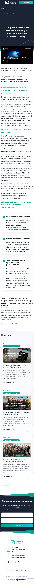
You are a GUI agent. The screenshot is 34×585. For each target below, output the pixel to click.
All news (4, 485)
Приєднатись (26, 2)
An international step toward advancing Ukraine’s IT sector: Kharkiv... (16, 366)
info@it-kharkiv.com (18, 562)
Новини (5, 10)
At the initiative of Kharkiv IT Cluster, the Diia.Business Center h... (16, 413)
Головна (3, 8)
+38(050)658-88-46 (18, 557)
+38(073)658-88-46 (18, 555)
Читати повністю (8, 382)
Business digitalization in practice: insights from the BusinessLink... (14, 460)
